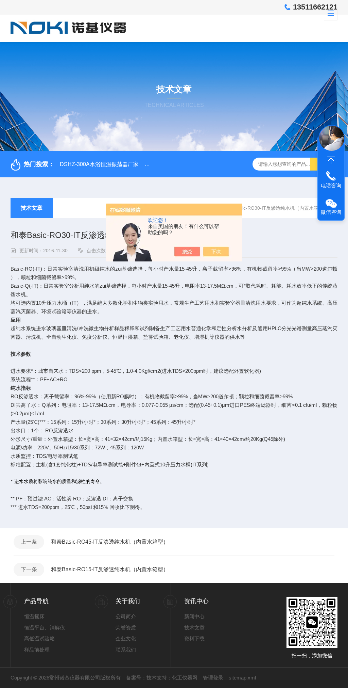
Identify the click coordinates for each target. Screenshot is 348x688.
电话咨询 (331, 185)
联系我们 (126, 650)
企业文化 (126, 638)
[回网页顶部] (331, 160)
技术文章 (31, 208)
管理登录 (213, 678)
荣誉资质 (126, 627)
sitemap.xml (242, 678)
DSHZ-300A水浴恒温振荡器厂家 (99, 164)
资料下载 (194, 638)
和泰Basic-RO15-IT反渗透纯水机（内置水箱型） (110, 569)
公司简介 (126, 616)
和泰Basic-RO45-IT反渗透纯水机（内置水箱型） (110, 542)
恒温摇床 (34, 616)
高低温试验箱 (39, 638)
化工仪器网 (184, 678)
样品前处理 (37, 650)
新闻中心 (194, 616)
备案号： (136, 678)
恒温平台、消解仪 (44, 627)
